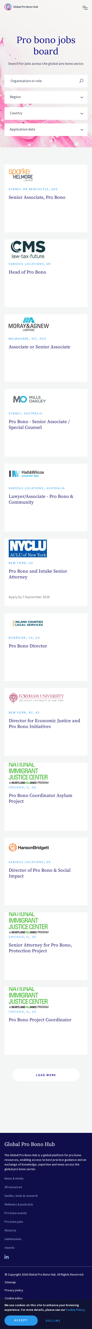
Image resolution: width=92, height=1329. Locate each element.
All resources (13, 1187)
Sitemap (10, 1282)
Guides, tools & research (21, 1196)
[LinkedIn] (6, 1257)
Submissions (12, 1239)
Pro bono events (15, 1213)
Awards (9, 1248)
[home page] (21, 11)
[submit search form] (81, 81)
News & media (13, 1178)
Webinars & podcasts (18, 1204)
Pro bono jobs (13, 1222)
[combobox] (46, 97)
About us (10, 1230)
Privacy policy (14, 1290)
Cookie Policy (75, 1310)
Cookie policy (14, 1298)
